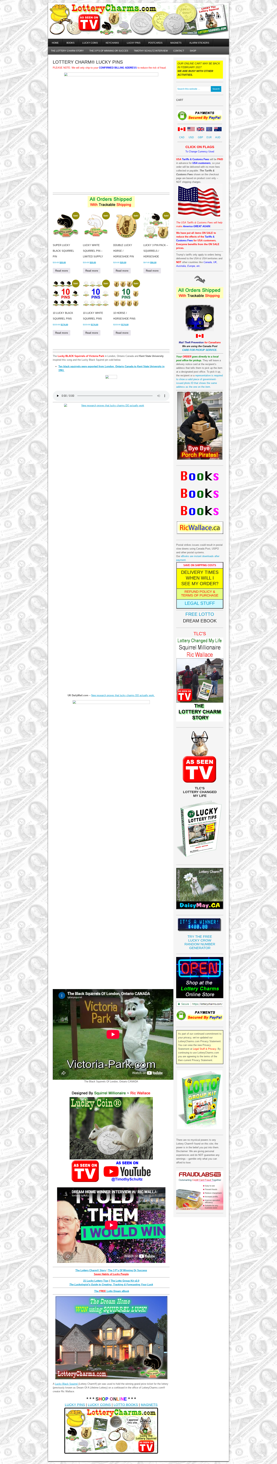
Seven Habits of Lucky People (111, 1274)
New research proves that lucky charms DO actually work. (123, 695)
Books (70, 43)
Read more (61, 270)
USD (191, 137)
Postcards (155, 43)
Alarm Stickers (199, 43)
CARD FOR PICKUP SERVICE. (199, 350)
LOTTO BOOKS (126, 1405)
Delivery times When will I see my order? (200, 578)
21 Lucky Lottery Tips (95, 1280)
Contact (178, 50)
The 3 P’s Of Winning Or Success (127, 1270)
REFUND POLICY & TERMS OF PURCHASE (199, 593)
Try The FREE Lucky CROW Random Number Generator (199, 942)
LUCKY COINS (99, 1405)
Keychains (112, 43)
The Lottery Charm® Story (90, 1270)
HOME (55, 43)
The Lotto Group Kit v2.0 (125, 1280)
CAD (181, 137)
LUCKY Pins (133, 43)
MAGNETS (149, 1405)
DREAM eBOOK (200, 620)
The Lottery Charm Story (67, 50)
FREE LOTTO (199, 614)
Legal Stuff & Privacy (204, 1048)
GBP (200, 137)
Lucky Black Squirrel (66, 1383)
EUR (209, 137)
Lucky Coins (90, 43)
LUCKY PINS (75, 1405)
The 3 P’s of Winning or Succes (108, 50)
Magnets (175, 43)
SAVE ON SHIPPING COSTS (199, 565)
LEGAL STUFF (200, 603)
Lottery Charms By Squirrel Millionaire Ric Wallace (138, 24)
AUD (217, 137)
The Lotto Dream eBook (111, 1291)
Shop (193, 50)
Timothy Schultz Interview (151, 50)
